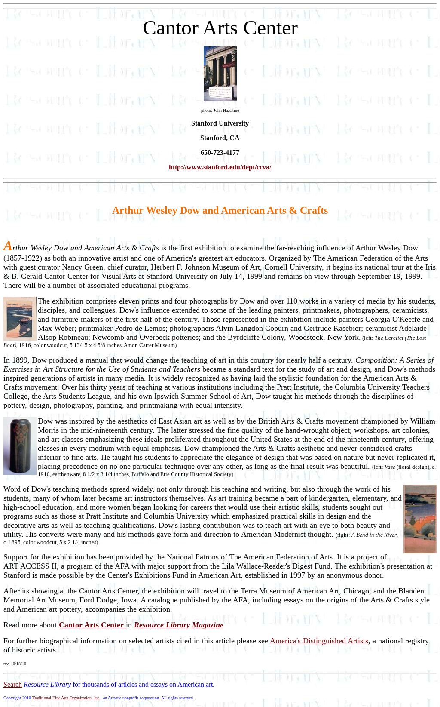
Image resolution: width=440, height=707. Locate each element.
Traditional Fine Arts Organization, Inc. (66, 697)
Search (12, 684)
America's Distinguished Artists (319, 640)
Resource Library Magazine (178, 625)
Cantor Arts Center (92, 625)
